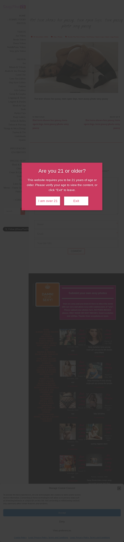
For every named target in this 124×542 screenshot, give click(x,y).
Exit (76, 201)
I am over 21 (48, 201)
